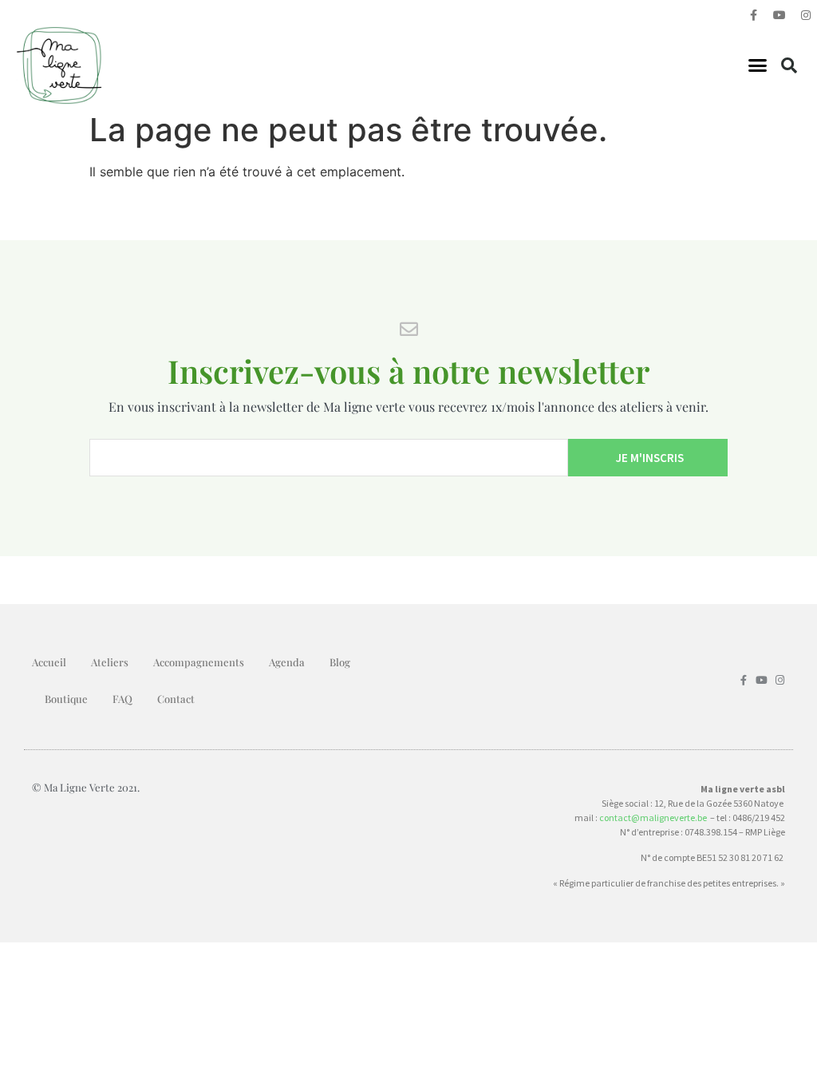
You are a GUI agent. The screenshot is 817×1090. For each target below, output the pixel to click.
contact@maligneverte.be (653, 817)
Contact (176, 698)
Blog (340, 662)
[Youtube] (779, 15)
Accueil (49, 662)
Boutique (66, 698)
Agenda (287, 662)
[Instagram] (806, 15)
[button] (758, 65)
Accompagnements (198, 662)
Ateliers (109, 662)
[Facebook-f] (753, 15)
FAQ (122, 698)
